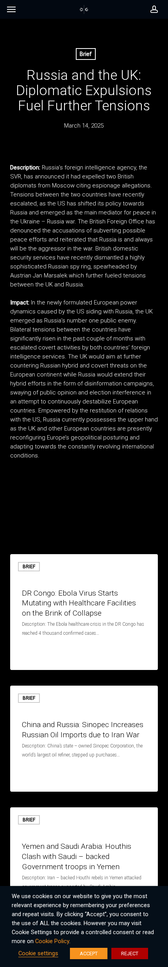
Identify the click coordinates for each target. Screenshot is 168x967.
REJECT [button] (129, 953)
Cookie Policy (52, 941)
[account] (152, 9)
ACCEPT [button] (89, 953)
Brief (86, 54)
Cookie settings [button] (38, 953)
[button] (11, 11)
